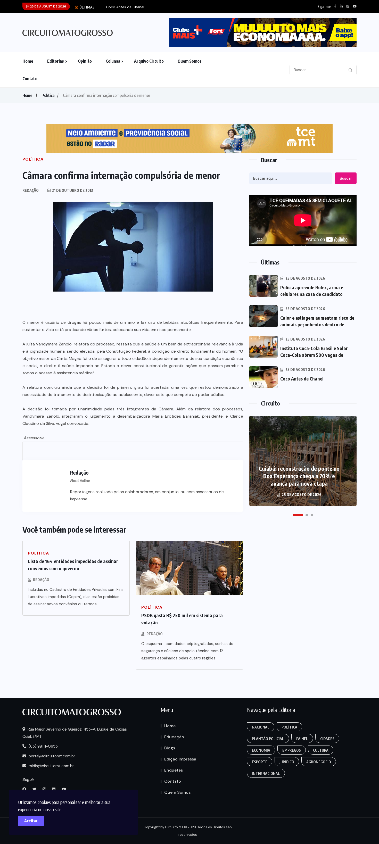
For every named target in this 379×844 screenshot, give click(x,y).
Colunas (113, 61)
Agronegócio (318, 762)
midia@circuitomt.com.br (51, 765)
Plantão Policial (268, 739)
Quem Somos (190, 61)
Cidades (327, 739)
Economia (261, 750)
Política (48, 95)
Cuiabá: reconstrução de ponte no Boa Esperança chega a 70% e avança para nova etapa (299, 476)
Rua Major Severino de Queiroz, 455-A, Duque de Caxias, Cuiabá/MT (75, 733)
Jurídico (286, 762)
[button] (298, 515)
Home (27, 61)
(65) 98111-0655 (43, 746)
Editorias (55, 61)
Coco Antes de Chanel (125, 7)
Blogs (169, 748)
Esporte (259, 762)
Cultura (320, 750)
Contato (29, 78)
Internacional (266, 773)
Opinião (85, 61)
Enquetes (173, 770)
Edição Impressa (180, 759)
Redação (41, 579)
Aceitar (31, 820)
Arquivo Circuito (149, 61)
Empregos (291, 750)
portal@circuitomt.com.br (51, 756)
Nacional (260, 727)
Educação (174, 737)
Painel (302, 739)
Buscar (346, 178)
